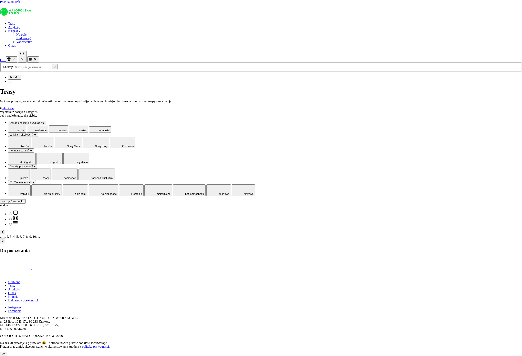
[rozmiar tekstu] (14, 77)
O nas (12, 45)
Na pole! (22, 34)
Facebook (14, 311)
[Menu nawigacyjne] (33, 59)
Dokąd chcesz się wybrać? (26, 122)
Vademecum (24, 42)
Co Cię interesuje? (21, 182)
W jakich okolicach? (22, 134)
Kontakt (13, 296)
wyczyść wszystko (13, 201)
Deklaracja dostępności (23, 300)
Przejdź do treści (10, 1)
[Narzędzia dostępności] (11, 59)
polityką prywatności (95, 346)
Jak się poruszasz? (22, 166)
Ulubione (14, 282)
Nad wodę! (23, 38)
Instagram (14, 307)
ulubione (8, 108)
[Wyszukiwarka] (22, 56)
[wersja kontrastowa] (9, 82)
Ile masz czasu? (20, 150)
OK (4, 353)
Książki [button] (13, 31)
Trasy (11, 23)
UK (3, 60)
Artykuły (14, 27)
